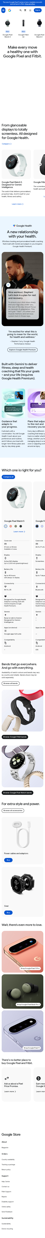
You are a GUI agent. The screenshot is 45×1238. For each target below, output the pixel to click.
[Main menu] (3, 10)
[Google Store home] (9, 10)
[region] (22, 28)
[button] (20, 10)
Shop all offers (30, 4)
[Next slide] (39, 164)
